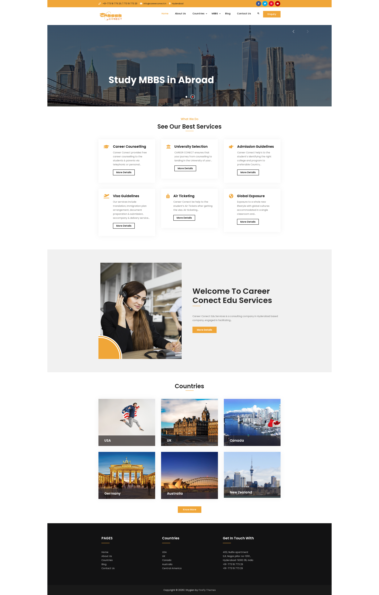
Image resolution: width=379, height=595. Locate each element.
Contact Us (244, 13)
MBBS (215, 13)
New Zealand (241, 492)
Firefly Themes (207, 590)
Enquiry (272, 14)
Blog (228, 13)
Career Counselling (129, 146)
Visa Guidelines (126, 196)
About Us (180, 13)
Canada (237, 440)
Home (165, 13)
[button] (186, 97)
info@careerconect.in (155, 3)
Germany (112, 493)
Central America (172, 568)
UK (169, 440)
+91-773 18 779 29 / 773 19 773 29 (120, 3)
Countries (107, 560)
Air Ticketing (184, 196)
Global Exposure (251, 196)
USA (107, 440)
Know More (189, 509)
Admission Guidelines (255, 146)
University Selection (191, 146)
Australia (175, 493)
